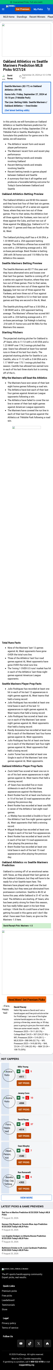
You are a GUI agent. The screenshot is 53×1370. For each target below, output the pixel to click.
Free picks (7, 1295)
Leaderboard (8, 1300)
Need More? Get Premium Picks (26, 999)
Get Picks (23, 1083)
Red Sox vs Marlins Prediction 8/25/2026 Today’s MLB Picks (26, 1213)
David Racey (20, 1007)
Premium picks (9, 1290)
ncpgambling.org (26, 1364)
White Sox (26, 224)
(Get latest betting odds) (17, 110)
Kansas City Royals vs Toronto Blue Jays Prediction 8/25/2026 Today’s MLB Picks (24, 1225)
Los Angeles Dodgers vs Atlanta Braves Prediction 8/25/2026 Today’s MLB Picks (24, 1237)
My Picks (38, 9)
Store (4, 1309)
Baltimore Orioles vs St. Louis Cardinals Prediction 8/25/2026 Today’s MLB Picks (24, 1249)
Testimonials (8, 1304)
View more (26, 1197)
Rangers (7, 289)
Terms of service (10, 1327)
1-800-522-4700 (36, 1361)
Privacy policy (9, 1323)
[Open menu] (3, 9)
